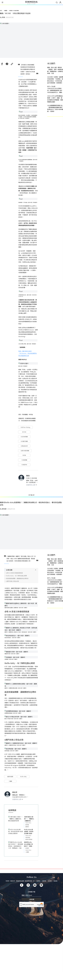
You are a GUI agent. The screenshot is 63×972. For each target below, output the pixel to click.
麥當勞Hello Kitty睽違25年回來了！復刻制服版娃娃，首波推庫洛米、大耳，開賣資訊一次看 (28, 844)
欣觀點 (5, 10)
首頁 (1, 10)
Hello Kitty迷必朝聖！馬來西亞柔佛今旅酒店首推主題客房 (28, 831)
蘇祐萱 (4, 509)
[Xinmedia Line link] (41, 885)
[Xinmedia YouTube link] (34, 885)
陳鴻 (3, 17)
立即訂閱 (31, 899)
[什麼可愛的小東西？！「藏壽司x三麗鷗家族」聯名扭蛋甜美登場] (15, 821)
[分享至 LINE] (7, 64)
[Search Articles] (57, 2)
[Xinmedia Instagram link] (28, 885)
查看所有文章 (30, 485)
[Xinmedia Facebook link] (21, 885)
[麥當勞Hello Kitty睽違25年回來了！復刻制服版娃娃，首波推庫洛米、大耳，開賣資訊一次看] (15, 846)
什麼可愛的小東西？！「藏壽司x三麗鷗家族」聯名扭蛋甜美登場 (29, 819)
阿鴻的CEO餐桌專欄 (14, 10)
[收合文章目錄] (36, 570)
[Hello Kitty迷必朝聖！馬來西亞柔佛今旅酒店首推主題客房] (15, 834)
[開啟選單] (2, 2)
